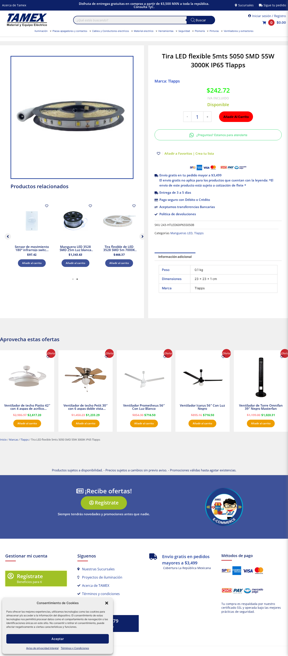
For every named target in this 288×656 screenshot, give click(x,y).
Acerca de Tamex (14, 5)
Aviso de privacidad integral (42, 648)
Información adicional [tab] (175, 257)
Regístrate (30, 576)
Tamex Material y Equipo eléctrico (26, 20)
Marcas (13, 439)
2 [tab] (77, 279)
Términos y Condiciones (75, 648)
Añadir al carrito (32, 263)
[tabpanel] (32, 235)
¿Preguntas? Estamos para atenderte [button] (221, 135)
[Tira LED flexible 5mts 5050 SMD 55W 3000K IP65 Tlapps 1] (72, 117)
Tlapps (199, 233)
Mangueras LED (181, 233)
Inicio (3, 439)
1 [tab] (73, 279)
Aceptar (57, 639)
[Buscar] (201, 20)
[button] (107, 603)
